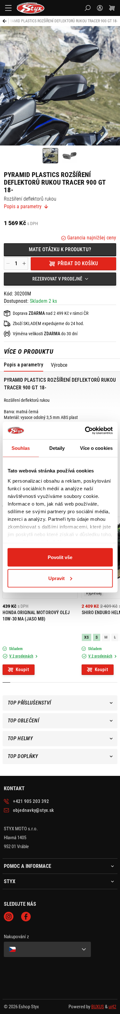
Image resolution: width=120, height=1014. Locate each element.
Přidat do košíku (78, 263)
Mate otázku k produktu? (60, 249)
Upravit (56, 578)
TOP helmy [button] (20, 738)
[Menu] (8, 8)
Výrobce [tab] (59, 365)
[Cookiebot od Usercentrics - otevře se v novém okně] (85, 430)
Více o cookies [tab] (96, 448)
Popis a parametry (23, 206)
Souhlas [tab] (21, 448)
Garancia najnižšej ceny (91, 238)
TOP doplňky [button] (23, 756)
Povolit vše (60, 557)
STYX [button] (9, 881)
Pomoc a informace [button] (27, 866)
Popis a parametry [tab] (23, 365)
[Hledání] (88, 8)
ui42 (112, 1007)
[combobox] (60, 279)
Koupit (22, 669)
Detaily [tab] (57, 448)
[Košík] (112, 8)
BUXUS (97, 1007)
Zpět (6, 21)
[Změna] (47, 949)
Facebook (26, 916)
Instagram (8, 916)
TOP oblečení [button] (23, 721)
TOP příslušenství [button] (29, 703)
